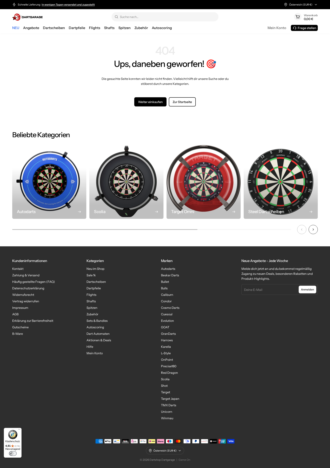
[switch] (13, 453)
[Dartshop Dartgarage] (27, 17)
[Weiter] (313, 229)
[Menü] (19, 430)
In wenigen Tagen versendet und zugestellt (68, 4)
